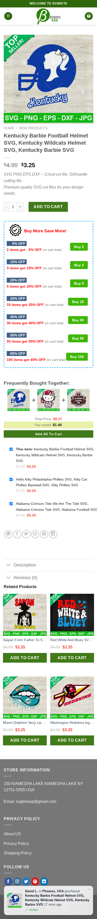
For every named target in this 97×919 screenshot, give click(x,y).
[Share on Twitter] (26, 534)
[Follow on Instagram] (17, 881)
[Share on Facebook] (17, 534)
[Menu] (8, 16)
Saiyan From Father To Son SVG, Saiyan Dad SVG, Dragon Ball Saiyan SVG (25, 640)
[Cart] (89, 16)
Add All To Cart (48, 434)
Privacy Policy (16, 843)
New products (33, 128)
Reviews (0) (25, 577)
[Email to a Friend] (35, 534)
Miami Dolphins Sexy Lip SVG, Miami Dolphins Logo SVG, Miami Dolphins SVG (25, 723)
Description (25, 565)
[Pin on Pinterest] (44, 534)
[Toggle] (8, 565)
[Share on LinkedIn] (53, 534)
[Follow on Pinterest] (35, 881)
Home (9, 128)
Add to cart (48, 207)
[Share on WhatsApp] (8, 534)
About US (12, 834)
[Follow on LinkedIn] (44, 881)
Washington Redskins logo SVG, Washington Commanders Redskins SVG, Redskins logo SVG (72, 723)
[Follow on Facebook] (8, 881)
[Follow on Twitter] (26, 881)
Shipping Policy (18, 853)
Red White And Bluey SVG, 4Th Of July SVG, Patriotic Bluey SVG (72, 640)
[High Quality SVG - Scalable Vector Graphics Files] (48, 16)
